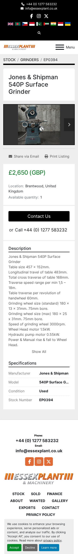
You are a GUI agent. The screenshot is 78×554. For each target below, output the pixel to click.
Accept (14, 547)
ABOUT (16, 501)
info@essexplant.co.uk (41, 8)
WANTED (37, 501)
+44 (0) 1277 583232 (41, 4)
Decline (30, 547)
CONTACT (50, 508)
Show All (39, 351)
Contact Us (39, 216)
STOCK (18, 494)
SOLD (36, 494)
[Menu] (59, 47)
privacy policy (52, 540)
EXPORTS (27, 508)
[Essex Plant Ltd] (39, 478)
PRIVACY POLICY (40, 514)
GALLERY (60, 501)
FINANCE (54, 494)
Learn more (49, 547)
